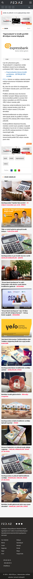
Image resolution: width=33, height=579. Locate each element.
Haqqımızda (19, 553)
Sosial (2, 545)
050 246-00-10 (7, 563)
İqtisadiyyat (19, 542)
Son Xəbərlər (4, 540)
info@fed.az (6, 566)
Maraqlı (18, 545)
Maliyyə (18, 540)
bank (5, 158)
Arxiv (2, 553)
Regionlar (4, 548)
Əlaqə (18, 551)
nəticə (6, 164)
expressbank (20, 158)
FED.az (5, 79)
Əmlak (18, 548)
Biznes (3, 542)
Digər (2, 551)
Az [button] (29, 7)
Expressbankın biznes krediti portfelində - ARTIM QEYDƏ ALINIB (16, 74)
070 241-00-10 (7, 560)
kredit (11, 158)
